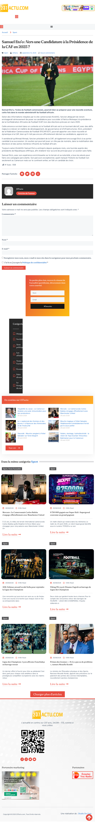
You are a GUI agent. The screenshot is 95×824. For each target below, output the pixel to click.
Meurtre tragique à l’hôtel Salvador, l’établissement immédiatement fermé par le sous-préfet (74, 423)
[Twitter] (30, 759)
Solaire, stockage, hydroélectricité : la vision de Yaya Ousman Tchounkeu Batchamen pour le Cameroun (74, 435)
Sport (15, 32)
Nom (5, 240)
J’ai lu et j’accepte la (26, 262)
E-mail (5, 249)
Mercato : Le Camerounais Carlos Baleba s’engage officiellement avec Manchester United (74, 411)
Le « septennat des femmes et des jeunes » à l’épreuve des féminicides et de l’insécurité (32, 423)
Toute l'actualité (14, 469)
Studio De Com (85, 813)
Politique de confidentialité (34, 262)
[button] (22, 174)
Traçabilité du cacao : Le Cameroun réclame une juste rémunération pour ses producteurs (32, 411)
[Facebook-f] (22, 759)
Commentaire (9, 214)
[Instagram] (26, 759)
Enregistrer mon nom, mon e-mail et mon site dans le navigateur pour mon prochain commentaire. (47, 258)
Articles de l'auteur (26, 193)
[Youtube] (34, 759)
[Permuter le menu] (51, 26)
